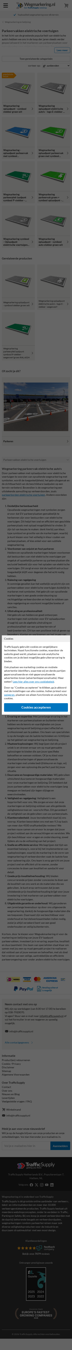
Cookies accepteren (36, 707)
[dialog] (36, 675)
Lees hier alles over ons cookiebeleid (33, 681)
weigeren (9, 694)
